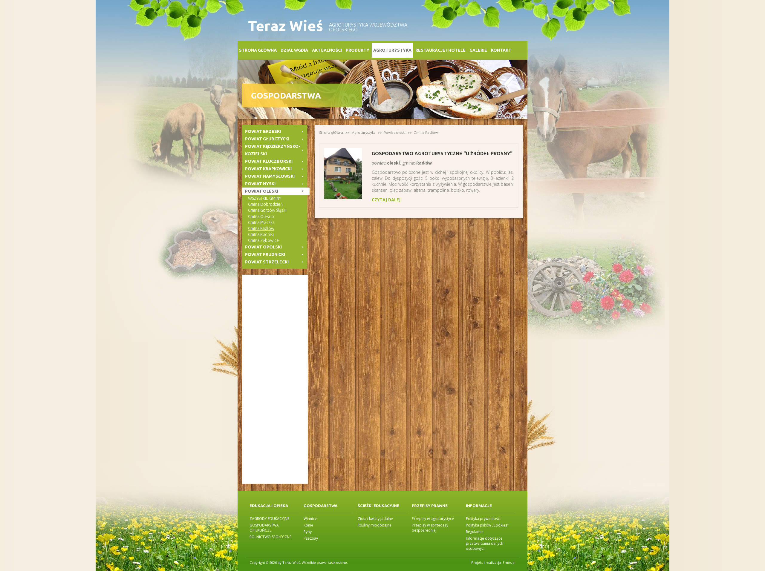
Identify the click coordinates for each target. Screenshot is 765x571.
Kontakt (501, 50)
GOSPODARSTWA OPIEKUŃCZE (264, 528)
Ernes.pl (509, 562)
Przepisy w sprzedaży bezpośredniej (430, 528)
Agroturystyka (392, 50)
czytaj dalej (386, 199)
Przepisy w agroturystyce (433, 518)
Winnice (310, 518)
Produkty (357, 50)
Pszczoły (311, 538)
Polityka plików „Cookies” (487, 525)
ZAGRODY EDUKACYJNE (269, 518)
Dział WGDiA (294, 50)
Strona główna (258, 50)
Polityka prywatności (483, 518)
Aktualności (327, 50)
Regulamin (475, 531)
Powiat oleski (395, 132)
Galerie (478, 50)
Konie (308, 525)
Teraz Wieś (285, 26)
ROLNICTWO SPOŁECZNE (270, 536)
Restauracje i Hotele (440, 50)
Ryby (308, 531)
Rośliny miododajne (374, 525)
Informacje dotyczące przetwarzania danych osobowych (484, 543)
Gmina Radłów (426, 132)
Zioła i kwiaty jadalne (375, 518)
